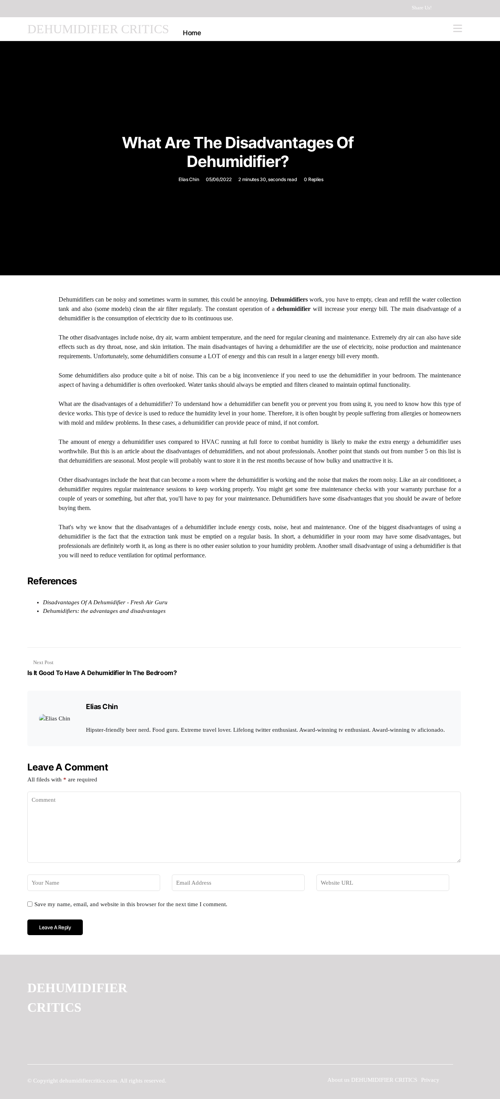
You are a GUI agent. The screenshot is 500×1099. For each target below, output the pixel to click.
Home (192, 33)
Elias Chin (189, 179)
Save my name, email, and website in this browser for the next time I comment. (130, 904)
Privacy (430, 1080)
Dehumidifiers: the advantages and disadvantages (104, 611)
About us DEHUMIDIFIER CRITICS (372, 1080)
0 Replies (313, 179)
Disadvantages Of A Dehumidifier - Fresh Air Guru (105, 602)
